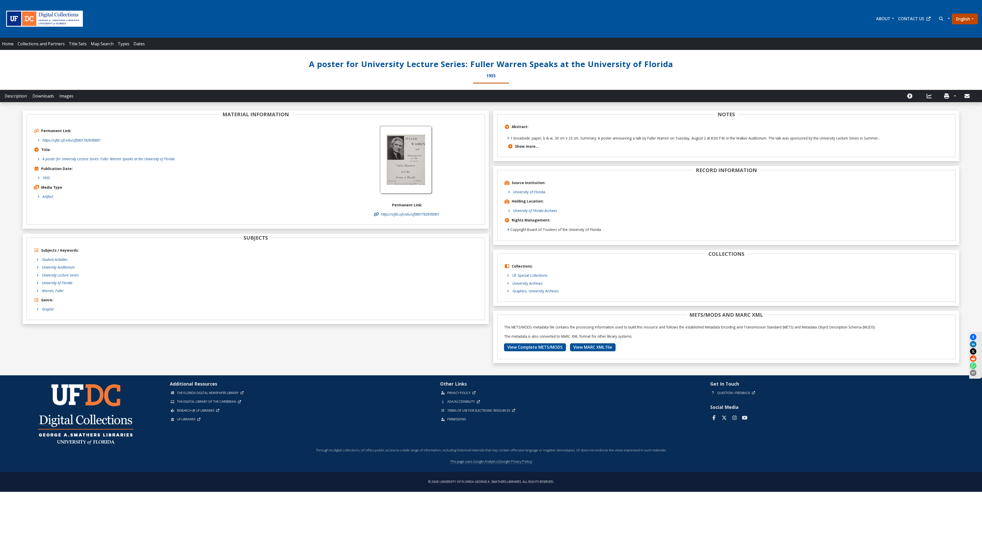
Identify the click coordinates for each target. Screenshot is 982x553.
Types (123, 44)
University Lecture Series (60, 275)
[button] (944, 19)
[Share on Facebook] (975, 337)
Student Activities (55, 259)
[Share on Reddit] (975, 358)
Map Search (102, 44)
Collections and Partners (41, 44)
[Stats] (931, 96)
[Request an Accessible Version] (911, 96)
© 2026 (491, 482)
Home (8, 44)
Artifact (47, 196)
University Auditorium (58, 267)
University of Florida (57, 282)
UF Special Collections (530, 275)
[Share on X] (975, 351)
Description (16, 96)
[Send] (967, 96)
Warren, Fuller (53, 290)
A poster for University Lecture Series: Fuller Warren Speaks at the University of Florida (108, 158)
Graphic (48, 309)
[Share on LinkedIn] (975, 344)
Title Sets (78, 44)
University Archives (527, 283)
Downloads (43, 96)
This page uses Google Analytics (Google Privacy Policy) (491, 461)
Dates (139, 44)
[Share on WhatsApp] (975, 366)
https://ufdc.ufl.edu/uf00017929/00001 (71, 140)
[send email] (975, 373)
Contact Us (911, 19)
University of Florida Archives (535, 210)
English (963, 19)
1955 (46, 177)
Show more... (527, 146)
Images (66, 96)
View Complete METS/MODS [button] (535, 347)
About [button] (883, 19)
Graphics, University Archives (535, 291)
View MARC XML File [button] (592, 347)
